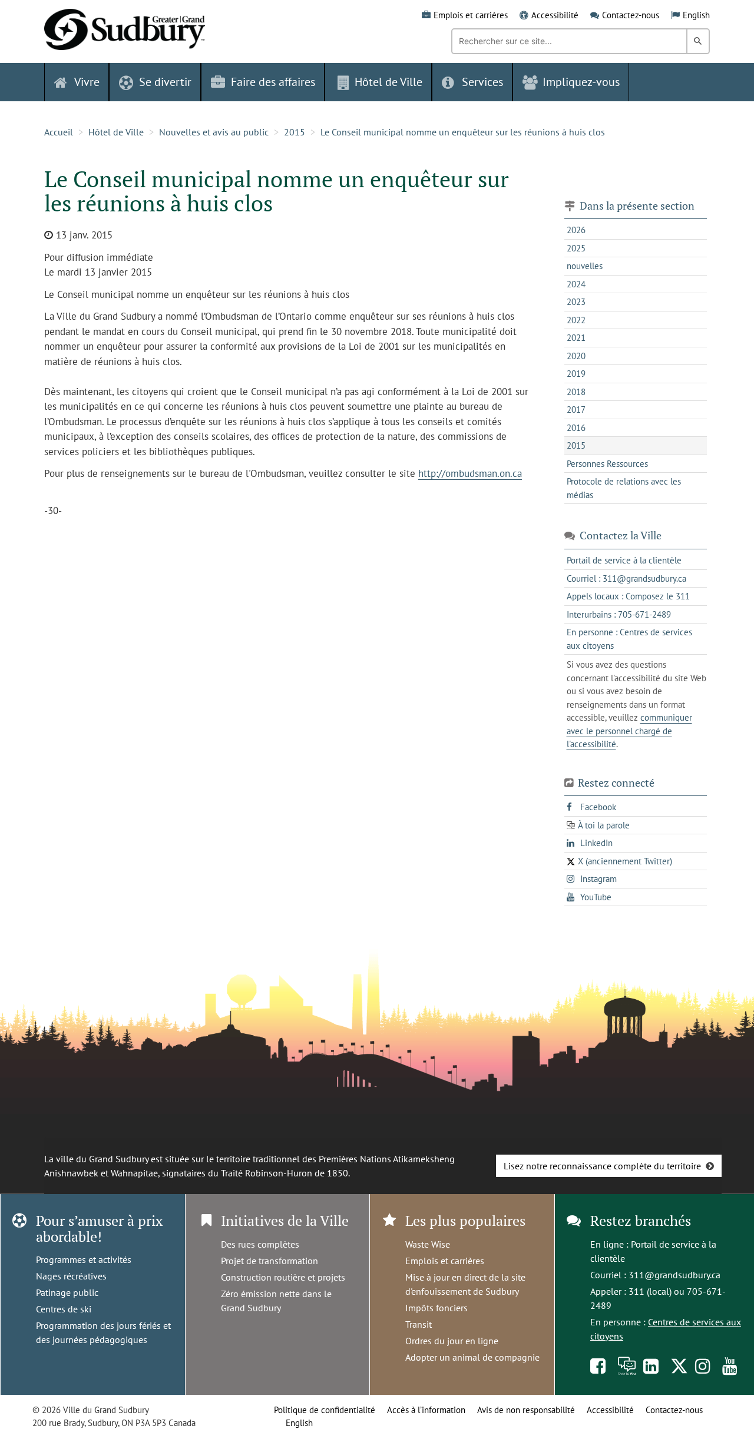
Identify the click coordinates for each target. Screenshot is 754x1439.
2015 (294, 132)
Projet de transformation (269, 1260)
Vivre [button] (87, 81)
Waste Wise (427, 1244)
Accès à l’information (426, 1409)
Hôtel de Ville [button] (388, 81)
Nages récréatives (71, 1276)
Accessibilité (554, 15)
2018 (576, 391)
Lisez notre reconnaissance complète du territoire (602, 1166)
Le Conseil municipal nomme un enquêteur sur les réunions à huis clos (462, 132)
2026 (576, 230)
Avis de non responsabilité (526, 1409)
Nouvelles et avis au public (214, 132)
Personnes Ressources (607, 463)
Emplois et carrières (471, 15)
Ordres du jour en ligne (451, 1341)
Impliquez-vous (581, 81)
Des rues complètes (260, 1244)
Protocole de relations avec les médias (624, 488)
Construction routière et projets (283, 1277)
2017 (576, 409)
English (696, 15)
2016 (576, 427)
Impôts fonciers (436, 1308)
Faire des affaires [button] (273, 81)
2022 (576, 320)
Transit (418, 1324)
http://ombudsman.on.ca (470, 473)
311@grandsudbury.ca (674, 1275)
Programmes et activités (83, 1259)
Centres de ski (63, 1309)
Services (482, 81)
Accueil (58, 132)
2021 (576, 337)
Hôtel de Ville (116, 132)
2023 (576, 301)
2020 (576, 356)
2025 (576, 248)
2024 (576, 284)
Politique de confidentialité (324, 1409)
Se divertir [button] (165, 81)
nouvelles (585, 265)
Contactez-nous (630, 15)
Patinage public (67, 1292)
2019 (576, 373)
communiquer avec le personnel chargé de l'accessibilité (629, 731)
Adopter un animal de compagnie (472, 1357)
